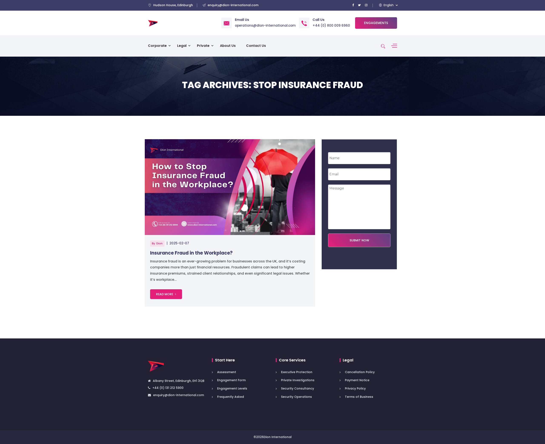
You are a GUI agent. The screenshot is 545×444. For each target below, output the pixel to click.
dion (159, 243)
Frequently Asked (230, 397)
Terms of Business (359, 397)
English (388, 5)
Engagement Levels (232, 388)
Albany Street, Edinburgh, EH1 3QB (178, 381)
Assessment (227, 372)
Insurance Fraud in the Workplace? (191, 253)
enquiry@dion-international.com (178, 395)
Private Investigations (297, 380)
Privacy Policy (355, 388)
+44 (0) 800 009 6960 (331, 25)
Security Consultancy (297, 388)
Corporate (157, 45)
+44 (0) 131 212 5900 (168, 388)
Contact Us (256, 45)
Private (203, 45)
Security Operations (296, 397)
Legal (181, 45)
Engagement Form (231, 380)
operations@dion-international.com (265, 25)
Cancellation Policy (360, 372)
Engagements (376, 23)
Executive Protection (296, 372)
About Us (228, 45)
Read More (165, 294)
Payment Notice (357, 380)
